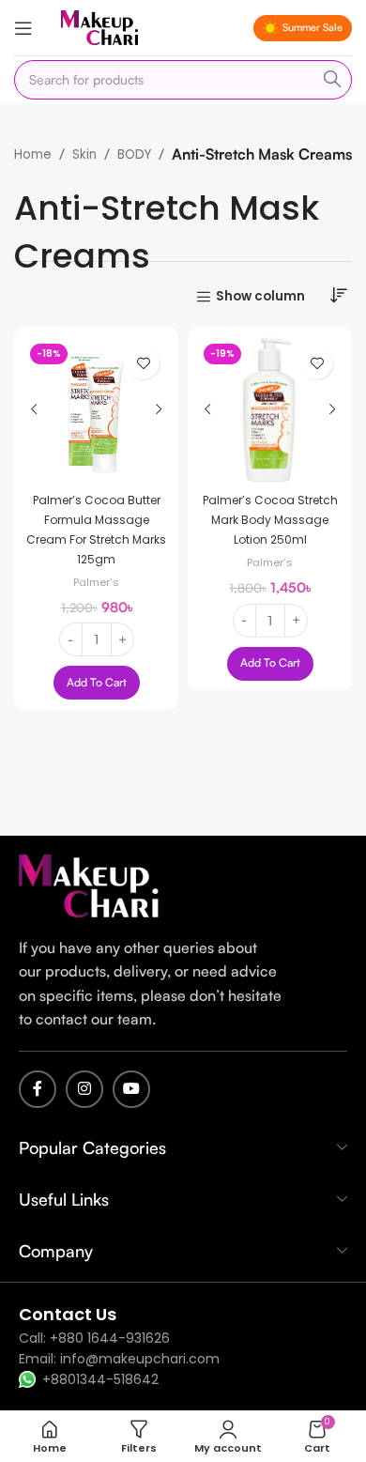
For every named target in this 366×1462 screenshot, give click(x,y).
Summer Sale (312, 27)
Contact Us (67, 1314)
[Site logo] (99, 27)
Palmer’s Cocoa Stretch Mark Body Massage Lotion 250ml (270, 519)
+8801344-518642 (100, 1379)
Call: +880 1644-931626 (94, 1338)
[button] (96, 683)
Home (33, 154)
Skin (84, 154)
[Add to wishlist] (143, 362)
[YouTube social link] (131, 1089)
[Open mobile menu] (23, 28)
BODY (134, 154)
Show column (260, 296)
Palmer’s (96, 582)
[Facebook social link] (37, 1089)
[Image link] (89, 885)
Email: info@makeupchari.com (119, 1358)
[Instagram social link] (84, 1089)
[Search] (332, 80)
